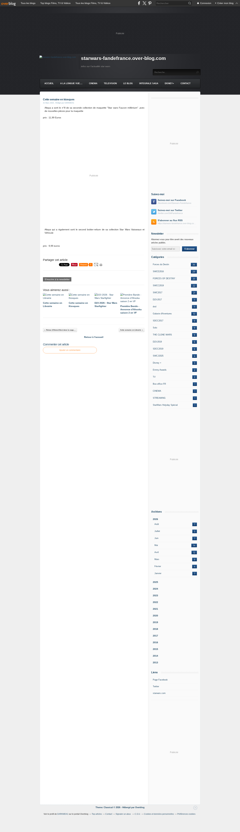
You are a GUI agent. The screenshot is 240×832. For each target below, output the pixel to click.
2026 (155, 519)
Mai (156, 545)
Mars (156, 559)
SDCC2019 (158, 349)
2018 (155, 629)
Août (156, 524)
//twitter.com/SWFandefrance (170, 213)
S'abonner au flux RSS (170, 220)
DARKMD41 (62, 814)
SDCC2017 (158, 320)
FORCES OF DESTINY (164, 278)
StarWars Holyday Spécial (165, 405)
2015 (155, 649)
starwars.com (159, 693)
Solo (155, 327)
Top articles (97, 814)
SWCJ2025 (158, 356)
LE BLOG (128, 83)
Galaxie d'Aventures (162, 313)
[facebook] (139, 3)
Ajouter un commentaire (69, 350)
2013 (155, 662)
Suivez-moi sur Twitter (170, 210)
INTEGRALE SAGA (148, 83)
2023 (155, 595)
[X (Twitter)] (144, 3)
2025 (155, 582)
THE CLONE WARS (162, 334)
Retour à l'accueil (93, 337)
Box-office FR (159, 384)
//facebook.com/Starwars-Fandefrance (174, 203)
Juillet (157, 531)
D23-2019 (157, 341)
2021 (155, 609)
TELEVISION (110, 83)
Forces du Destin (161, 264)
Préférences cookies (186, 814)
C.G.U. (138, 814)
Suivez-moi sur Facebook (172, 200)
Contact (186, 83)
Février (157, 566)
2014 (155, 655)
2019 (155, 622)
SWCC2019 (158, 285)
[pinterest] (150, 3)
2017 (155, 635)
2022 (155, 602)
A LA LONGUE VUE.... (71, 83)
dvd (154, 306)
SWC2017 (157, 292)
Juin (156, 538)
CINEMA (93, 83)
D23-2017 (157, 299)
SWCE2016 (158, 271)
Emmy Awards (160, 370)
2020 (155, 615)
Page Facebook (160, 680)
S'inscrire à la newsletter (57, 279)
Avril (156, 552)
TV (154, 377)
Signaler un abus (123, 814)
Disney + (157, 363)
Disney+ (169, 83)
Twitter (156, 686)
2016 (155, 642)
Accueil (49, 83)
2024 (155, 588)
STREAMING (159, 398)
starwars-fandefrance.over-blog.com (123, 58)
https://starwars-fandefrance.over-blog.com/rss (177, 223)
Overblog (139, 807)
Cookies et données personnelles (159, 814)
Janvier (157, 573)
